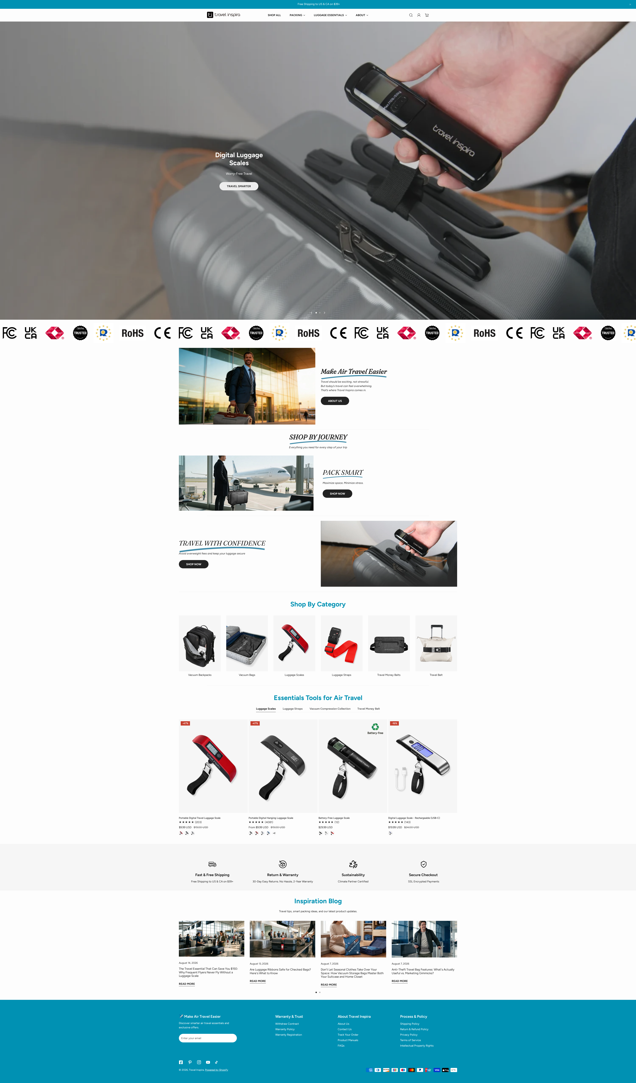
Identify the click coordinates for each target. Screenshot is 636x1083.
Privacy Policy (409, 1034)
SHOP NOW (337, 493)
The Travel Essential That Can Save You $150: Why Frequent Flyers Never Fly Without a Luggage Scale (208, 972)
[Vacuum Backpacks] (200, 643)
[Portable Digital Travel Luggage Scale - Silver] (192, 833)
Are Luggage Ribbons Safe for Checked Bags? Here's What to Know (280, 971)
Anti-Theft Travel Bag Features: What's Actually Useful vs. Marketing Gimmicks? (423, 971)
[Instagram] (199, 1062)
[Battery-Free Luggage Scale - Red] (332, 833)
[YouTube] (208, 1062)
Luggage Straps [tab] (293, 708)
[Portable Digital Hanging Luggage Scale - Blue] (268, 833)
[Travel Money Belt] (389, 643)
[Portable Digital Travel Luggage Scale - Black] (187, 833)
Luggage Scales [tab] (266, 708)
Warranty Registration (288, 1034)
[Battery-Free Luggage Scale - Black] (320, 833)
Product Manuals (348, 1040)
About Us (335, 401)
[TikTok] (217, 1062)
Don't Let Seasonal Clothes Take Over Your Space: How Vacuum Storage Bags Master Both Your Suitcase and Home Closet (352, 973)
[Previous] (312, 313)
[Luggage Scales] (294, 643)
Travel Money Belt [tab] (368, 708)
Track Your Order (348, 1034)
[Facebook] (181, 1062)
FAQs (341, 1045)
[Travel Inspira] (223, 15)
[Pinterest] (189, 1062)
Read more (187, 983)
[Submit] (232, 1038)
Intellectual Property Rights (417, 1045)
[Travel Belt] (436, 643)
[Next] (324, 313)
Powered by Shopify (216, 1069)
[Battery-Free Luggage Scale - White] (326, 833)
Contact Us (345, 1029)
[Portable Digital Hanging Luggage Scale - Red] (257, 833)
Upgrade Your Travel (239, 191)
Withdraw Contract (287, 1023)
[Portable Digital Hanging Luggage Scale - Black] (251, 833)
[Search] (411, 15)
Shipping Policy (409, 1023)
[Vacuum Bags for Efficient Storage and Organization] (247, 643)
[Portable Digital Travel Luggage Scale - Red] (181, 833)
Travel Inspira (196, 1069)
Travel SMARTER (239, 186)
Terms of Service (410, 1040)
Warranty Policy (285, 1029)
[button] (427, 15)
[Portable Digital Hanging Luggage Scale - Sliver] (262, 833)
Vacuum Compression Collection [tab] (330, 708)
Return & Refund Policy (414, 1029)
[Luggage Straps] (342, 643)
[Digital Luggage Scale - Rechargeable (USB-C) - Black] (390, 833)
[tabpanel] (318, 777)
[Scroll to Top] (629, 1065)
